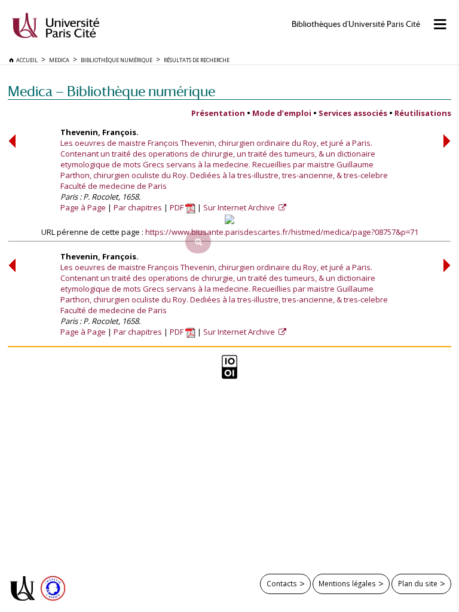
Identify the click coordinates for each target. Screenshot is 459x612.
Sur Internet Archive (240, 207)
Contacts (282, 583)
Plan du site (417, 583)
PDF (177, 207)
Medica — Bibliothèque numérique (111, 91)
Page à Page (83, 207)
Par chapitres (138, 207)
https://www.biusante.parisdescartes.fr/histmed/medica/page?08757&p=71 (281, 232)
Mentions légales (347, 583)
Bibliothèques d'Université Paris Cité (356, 24)
